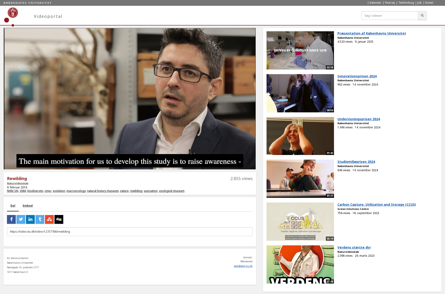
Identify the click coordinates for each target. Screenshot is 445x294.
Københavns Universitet (353, 37)
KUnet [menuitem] (429, 3)
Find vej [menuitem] (390, 3)
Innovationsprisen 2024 (357, 76)
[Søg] (422, 15)
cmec (47, 191)
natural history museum (103, 191)
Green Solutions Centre (353, 209)
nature (124, 191)
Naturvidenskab (17, 183)
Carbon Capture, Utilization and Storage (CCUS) (376, 204)
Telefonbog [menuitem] (406, 3)
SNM (23, 191)
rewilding (136, 191)
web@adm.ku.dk (243, 266)
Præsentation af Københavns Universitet (371, 33)
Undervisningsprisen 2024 (358, 119)
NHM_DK (12, 191)
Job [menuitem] (419, 3)
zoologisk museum (171, 191)
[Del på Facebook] (11, 219)
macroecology (76, 191)
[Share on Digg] (58, 219)
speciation (151, 191)
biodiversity (35, 191)
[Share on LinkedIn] (30, 219)
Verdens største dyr (354, 247)
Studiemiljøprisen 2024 (356, 161)
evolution (59, 191)
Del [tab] (12, 206)
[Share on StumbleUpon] (49, 219)
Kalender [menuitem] (375, 3)
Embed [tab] (28, 206)
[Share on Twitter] (20, 219)
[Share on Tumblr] (39, 219)
